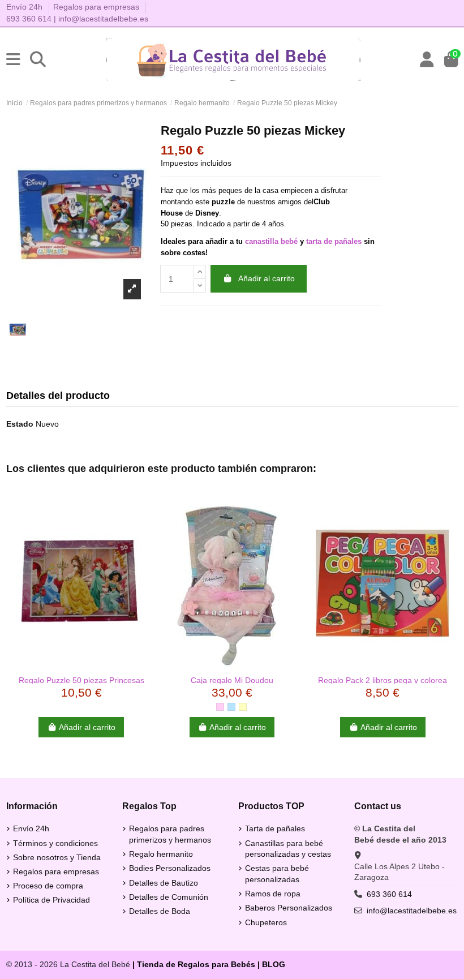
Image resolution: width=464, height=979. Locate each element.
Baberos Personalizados (288, 907)
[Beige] (243, 707)
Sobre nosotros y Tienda (57, 857)
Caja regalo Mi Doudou (232, 680)
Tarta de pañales (275, 828)
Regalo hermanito (161, 853)
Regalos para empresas (96, 6)
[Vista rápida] (81, 665)
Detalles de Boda (159, 911)
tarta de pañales (334, 241)
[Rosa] (220, 707)
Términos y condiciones (55, 843)
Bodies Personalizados (169, 868)
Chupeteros (266, 922)
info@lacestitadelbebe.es (103, 18)
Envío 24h (25, 6)
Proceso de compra (48, 885)
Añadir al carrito (266, 278)
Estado (19, 423)
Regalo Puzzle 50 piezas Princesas (81, 680)
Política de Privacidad (51, 899)
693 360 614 (28, 18)
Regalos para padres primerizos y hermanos (170, 834)
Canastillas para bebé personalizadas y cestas (288, 849)
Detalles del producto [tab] (58, 395)
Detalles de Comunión (168, 896)
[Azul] (231, 707)
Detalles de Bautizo (163, 882)
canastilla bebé (271, 241)
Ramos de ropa (272, 893)
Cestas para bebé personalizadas (277, 874)
